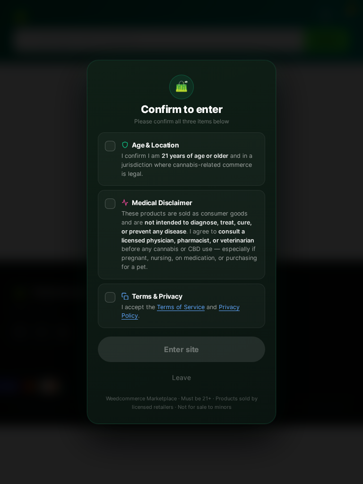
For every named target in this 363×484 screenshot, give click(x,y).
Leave (181, 377)
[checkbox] (181, 159)
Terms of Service (181, 307)
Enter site (181, 349)
